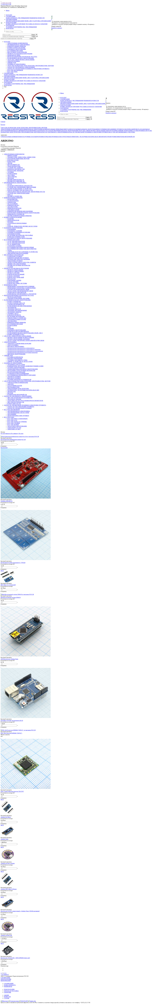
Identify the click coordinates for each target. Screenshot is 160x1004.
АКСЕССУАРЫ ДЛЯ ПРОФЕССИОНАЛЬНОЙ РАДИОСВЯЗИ (25, 340)
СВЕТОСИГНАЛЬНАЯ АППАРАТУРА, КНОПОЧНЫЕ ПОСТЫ (26, 191)
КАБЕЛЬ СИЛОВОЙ (13, 276)
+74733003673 (5, 974)
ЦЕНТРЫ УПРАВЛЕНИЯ (14, 358)
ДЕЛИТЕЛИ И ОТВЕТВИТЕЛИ (16, 292)
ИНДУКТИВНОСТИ (13, 164)
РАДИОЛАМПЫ (12, 173)
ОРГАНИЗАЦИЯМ (9, 76)
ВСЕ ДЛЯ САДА (12, 420)
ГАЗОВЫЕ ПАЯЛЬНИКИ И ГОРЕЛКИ (18, 232)
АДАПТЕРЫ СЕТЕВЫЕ (14, 246)
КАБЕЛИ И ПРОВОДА (14, 315)
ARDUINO (10, 384)
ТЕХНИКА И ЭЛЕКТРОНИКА (16, 64)
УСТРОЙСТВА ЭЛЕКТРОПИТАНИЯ (18, 193)
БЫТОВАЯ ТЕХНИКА (14, 378)
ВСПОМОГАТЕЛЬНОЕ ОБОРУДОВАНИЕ (19, 238)
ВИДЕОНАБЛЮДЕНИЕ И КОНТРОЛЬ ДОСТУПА (22, 56)
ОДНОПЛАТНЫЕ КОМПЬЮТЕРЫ (11, 136)
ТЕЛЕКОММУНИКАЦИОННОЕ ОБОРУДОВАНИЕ (22, 369)
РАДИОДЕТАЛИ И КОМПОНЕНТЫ (18, 331)
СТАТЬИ (6, 998)
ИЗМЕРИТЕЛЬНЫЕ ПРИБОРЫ (16, 46)
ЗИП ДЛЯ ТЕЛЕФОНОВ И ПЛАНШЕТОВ (19, 397)
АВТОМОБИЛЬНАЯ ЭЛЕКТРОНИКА (18, 411)
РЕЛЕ (9, 224)
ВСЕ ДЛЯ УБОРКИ (13, 424)
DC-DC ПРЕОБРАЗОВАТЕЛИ (16, 243)
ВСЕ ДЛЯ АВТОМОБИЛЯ (15, 70)
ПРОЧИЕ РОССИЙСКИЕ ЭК (15, 181)
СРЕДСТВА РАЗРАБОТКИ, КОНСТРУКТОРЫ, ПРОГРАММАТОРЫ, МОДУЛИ (30, 65)
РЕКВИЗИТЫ (33, 18)
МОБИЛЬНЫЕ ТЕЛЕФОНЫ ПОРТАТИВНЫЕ (20, 286)
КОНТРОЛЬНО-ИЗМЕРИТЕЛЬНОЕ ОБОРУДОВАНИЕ (23, 212)
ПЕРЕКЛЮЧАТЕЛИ (13, 220)
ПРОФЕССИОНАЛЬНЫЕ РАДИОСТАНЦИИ (20, 337)
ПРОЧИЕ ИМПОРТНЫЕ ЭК (15, 179)
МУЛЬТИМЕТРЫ (12, 199)
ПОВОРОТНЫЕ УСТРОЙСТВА (16, 318)
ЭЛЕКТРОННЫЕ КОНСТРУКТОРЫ (58, 136)
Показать (3, 149)
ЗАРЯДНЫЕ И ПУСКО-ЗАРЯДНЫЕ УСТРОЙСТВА (22, 252)
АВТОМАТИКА (12, 321)
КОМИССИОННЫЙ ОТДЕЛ (15, 334)
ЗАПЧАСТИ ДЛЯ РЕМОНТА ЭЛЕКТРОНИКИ (21, 67)
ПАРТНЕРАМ (8, 82)
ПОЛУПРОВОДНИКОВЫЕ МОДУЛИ (18, 158)
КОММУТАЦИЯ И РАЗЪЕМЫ (16, 47)
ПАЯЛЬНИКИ (11, 229)
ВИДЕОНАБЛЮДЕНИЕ (14, 297)
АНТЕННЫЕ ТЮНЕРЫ (14, 312)
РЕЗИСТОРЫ (11, 161)
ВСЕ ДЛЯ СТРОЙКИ (13, 423)
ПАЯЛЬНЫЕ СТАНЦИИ (14, 230)
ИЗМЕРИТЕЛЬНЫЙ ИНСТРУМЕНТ (18, 258)
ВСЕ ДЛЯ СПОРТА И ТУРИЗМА (17, 421)
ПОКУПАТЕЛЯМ (9, 79)
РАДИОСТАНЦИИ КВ (14, 301)
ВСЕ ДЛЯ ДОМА (12, 71)
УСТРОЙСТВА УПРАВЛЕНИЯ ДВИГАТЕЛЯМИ (21, 187)
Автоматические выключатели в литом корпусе (20, 348)
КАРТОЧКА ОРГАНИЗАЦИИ (42, 21)
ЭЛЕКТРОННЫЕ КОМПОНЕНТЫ (17, 43)
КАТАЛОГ (7, 41)
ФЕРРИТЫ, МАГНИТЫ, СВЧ (16, 169)
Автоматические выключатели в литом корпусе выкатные (23, 349)
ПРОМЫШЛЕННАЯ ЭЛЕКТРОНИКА (18, 44)
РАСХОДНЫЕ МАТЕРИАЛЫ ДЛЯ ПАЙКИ (20, 235)
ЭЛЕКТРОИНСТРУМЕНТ (15, 261)
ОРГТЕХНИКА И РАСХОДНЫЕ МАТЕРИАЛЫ (21, 370)
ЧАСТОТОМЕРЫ (12, 203)
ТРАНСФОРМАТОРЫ (13, 166)
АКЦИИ (6, 995)
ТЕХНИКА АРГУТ (12, 313)
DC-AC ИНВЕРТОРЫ (13, 244)
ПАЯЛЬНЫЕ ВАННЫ (13, 233)
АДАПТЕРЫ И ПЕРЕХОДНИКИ (17, 223)
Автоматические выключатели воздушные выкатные (22, 352)
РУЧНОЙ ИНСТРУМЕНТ (14, 256)
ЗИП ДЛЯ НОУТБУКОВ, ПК (15, 402)
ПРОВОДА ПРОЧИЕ (13, 273)
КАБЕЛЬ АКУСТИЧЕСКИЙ (15, 277)
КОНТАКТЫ (8, 85)
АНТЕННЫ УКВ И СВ (14, 309)
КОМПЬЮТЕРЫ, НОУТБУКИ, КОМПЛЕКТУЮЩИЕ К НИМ (25, 366)
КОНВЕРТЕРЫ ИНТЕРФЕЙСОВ (125, 136)
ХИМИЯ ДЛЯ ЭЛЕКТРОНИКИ (16, 264)
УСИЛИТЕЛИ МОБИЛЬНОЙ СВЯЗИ (18, 289)
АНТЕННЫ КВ (11, 307)
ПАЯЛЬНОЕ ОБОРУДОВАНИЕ (16, 49)
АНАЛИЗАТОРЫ (12, 206)
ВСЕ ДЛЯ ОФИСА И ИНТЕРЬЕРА (17, 418)
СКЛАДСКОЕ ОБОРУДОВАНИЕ (17, 426)
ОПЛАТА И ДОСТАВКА (11, 991)
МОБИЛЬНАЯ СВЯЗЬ (13, 55)
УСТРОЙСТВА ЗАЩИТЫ (15, 167)
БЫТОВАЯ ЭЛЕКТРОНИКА (15, 346)
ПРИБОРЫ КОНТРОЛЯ (14, 208)
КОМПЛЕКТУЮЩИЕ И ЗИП (16, 236)
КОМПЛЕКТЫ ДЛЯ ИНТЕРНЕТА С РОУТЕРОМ (21, 294)
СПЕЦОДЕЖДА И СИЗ (14, 427)
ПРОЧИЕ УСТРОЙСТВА (14, 196)
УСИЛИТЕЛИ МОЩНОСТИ (15, 304)
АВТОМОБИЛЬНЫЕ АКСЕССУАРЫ (18, 412)
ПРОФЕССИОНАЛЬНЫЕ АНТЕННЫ (18, 339)
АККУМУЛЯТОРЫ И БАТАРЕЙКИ (17, 253)
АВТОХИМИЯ (11, 414)
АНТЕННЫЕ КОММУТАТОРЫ (16, 319)
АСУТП (9, 184)
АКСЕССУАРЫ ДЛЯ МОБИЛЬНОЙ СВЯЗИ (20, 291)
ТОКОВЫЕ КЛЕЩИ (13, 209)
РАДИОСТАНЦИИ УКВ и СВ (16, 303)
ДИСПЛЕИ (10, 178)
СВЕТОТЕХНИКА (12, 345)
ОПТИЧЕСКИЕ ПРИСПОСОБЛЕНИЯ (18, 259)
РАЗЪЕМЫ (10, 218)
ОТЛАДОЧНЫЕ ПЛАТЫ (28, 136)
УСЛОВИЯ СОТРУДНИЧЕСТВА (15, 27)
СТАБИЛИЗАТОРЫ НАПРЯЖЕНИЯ (18, 373)
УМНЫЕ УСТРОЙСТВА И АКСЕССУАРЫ (19, 361)
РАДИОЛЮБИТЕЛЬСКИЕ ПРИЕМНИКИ (19, 306)
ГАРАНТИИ (43, 24)
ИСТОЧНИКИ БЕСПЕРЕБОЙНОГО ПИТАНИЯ (21, 375)
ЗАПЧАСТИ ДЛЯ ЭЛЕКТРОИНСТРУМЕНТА (20, 406)
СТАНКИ (10, 267)
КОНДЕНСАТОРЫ (12, 160)
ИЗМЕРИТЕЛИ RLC (13, 205)
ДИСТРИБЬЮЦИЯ (23, 18)
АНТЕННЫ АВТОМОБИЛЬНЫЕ (17, 310)
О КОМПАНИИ (8, 73)
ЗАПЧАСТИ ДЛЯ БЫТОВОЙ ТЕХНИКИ (19, 408)
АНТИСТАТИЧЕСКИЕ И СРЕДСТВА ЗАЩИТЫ (21, 262)
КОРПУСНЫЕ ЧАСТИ (14, 403)
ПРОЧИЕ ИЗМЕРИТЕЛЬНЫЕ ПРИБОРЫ (19, 215)
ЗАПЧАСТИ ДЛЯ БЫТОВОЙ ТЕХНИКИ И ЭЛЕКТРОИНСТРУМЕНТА (28, 68)
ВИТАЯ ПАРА (11, 279)
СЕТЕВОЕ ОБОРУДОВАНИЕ (16, 367)
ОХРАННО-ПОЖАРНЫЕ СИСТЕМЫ (18, 298)
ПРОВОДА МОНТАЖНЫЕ (15, 270)
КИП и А (10, 194)
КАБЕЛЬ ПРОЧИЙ (12, 282)
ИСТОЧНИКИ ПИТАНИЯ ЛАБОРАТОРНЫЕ (20, 247)
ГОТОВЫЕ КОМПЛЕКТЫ (15, 357)
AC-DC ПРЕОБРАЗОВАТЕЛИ (16, 241)
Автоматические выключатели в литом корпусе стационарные (25, 351)
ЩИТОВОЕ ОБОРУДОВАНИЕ (16, 354)
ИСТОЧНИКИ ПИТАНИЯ (15, 50)
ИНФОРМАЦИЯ (6, 980)
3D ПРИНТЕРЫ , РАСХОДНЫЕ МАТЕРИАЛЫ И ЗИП (85, 136)
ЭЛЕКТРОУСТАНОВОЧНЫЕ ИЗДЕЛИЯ (19, 343)
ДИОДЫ (9, 163)
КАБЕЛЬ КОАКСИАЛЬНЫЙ (15, 274)
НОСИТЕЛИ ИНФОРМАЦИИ (16, 372)
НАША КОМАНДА (12, 18)
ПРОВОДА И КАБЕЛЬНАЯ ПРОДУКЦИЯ (19, 53)
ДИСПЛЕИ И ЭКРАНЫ (14, 399)
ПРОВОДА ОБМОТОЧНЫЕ (15, 271)
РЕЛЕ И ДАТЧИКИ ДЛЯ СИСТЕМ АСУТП (20, 190)
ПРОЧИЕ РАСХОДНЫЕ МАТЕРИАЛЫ (18, 265)
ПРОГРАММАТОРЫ (42, 136)
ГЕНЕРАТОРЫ (11, 202)
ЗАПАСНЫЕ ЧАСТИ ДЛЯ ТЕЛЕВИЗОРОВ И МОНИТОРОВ (25, 400)
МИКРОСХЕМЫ (12, 155)
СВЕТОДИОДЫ (12, 176)
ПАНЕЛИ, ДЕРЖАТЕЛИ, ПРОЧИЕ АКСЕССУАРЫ (22, 226)
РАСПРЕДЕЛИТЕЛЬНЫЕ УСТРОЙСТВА (19, 188)
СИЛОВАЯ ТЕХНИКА (14, 376)
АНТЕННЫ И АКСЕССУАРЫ (16, 364)
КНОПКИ (10, 221)
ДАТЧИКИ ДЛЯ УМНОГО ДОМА (17, 360)
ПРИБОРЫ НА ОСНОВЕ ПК (15, 214)
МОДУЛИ (112, 136)
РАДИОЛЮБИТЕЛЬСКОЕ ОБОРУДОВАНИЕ (20, 58)
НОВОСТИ (41, 18)
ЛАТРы (9, 250)
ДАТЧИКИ (10, 172)
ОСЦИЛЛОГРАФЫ (13, 200)
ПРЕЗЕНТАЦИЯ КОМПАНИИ (15, 21)
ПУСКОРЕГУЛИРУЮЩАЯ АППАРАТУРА (19, 185)
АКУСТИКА (11, 175)
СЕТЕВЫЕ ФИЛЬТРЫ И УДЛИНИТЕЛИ (19, 379)
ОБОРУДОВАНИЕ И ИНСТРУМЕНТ (18, 415)
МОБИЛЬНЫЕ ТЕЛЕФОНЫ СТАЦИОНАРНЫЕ (21, 288)
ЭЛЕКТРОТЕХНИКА (13, 61)
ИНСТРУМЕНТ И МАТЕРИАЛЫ (17, 52)
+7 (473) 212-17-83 (6, 3)
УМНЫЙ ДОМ (11, 62)
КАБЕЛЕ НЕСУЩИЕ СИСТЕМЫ (17, 283)
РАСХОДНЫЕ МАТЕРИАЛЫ (15, 316)
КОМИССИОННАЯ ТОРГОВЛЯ (15, 24)
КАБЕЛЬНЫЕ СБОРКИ (14, 280)
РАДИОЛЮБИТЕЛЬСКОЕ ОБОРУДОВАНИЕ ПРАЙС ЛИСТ (25, 333)
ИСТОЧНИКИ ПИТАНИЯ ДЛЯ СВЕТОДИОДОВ (21, 249)
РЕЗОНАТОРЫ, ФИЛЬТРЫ (15, 170)
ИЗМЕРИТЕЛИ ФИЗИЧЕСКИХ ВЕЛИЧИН (20, 211)
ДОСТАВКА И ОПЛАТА (32, 24)
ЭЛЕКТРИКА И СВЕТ (13, 429)
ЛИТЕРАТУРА (105, 136)
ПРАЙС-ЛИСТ (28, 21)
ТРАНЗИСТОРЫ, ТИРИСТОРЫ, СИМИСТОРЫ (21, 157)
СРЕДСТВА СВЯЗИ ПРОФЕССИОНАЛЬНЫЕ (20, 59)
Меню (7, 10)
